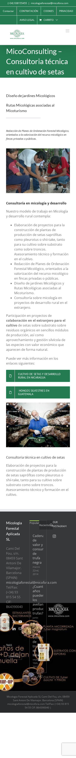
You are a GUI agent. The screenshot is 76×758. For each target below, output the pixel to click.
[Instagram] (7, 628)
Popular (34, 523)
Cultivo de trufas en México (38, 646)
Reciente (44, 525)
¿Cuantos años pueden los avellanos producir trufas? (38, 599)
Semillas (14, 656)
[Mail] (20, 628)
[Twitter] (14, 621)
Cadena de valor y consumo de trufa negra (38, 549)
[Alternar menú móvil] (68, 31)
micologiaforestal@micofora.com (49, 3)
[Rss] (7, 621)
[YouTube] (20, 621)
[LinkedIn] (14, 628)
